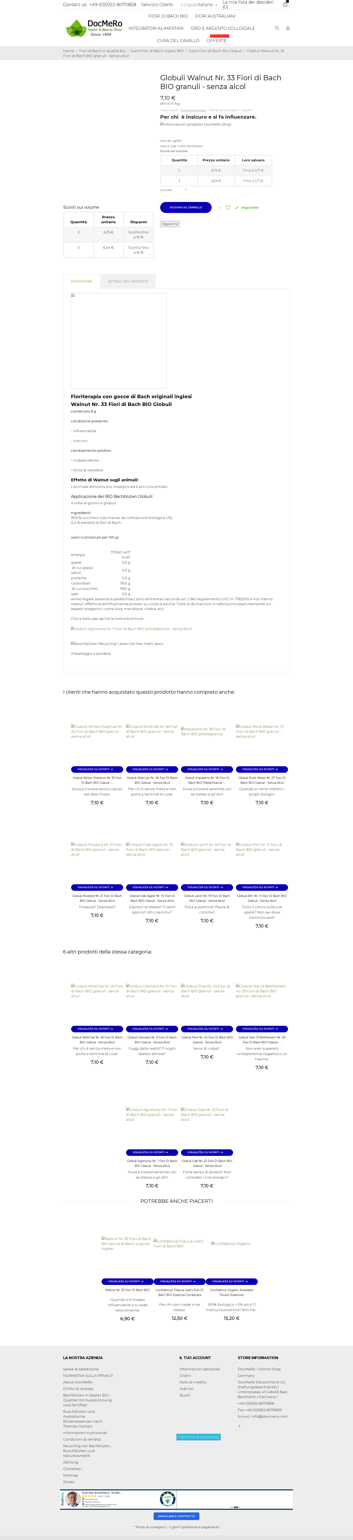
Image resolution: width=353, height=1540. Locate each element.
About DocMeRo (77, 1382)
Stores (68, 1482)
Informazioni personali (200, 1369)
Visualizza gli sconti (96, 769)
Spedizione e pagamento (200, 1527)
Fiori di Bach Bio (168, 16)
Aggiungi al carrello (186, 207)
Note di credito (193, 1382)
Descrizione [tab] (81, 281)
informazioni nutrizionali (85, 1433)
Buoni (185, 1395)
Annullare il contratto (176, 1516)
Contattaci (72, 1469)
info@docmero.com (270, 1416)
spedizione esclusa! (194, 110)
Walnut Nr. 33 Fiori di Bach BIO (127, 1290)
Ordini (185, 1376)
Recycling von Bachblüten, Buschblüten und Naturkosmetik (87, 1451)
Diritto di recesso (78, 1389)
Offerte (218, 39)
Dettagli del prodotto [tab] (128, 281)
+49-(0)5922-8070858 (112, 4)
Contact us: (75, 4)
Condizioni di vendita (82, 1439)
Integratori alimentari (156, 28)
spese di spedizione (81, 1369)
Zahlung (70, 1462)
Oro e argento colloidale (223, 28)
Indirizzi (187, 1389)
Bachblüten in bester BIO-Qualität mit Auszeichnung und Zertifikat (87, 1400)
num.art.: (166, 141)
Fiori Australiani (215, 16)
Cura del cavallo (178, 40)
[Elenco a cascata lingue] (288, 28)
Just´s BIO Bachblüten (186, 146)
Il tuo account (195, 1358)
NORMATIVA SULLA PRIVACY (88, 1376)
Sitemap (70, 1475)
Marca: (165, 146)
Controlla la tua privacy (198, 1437)
